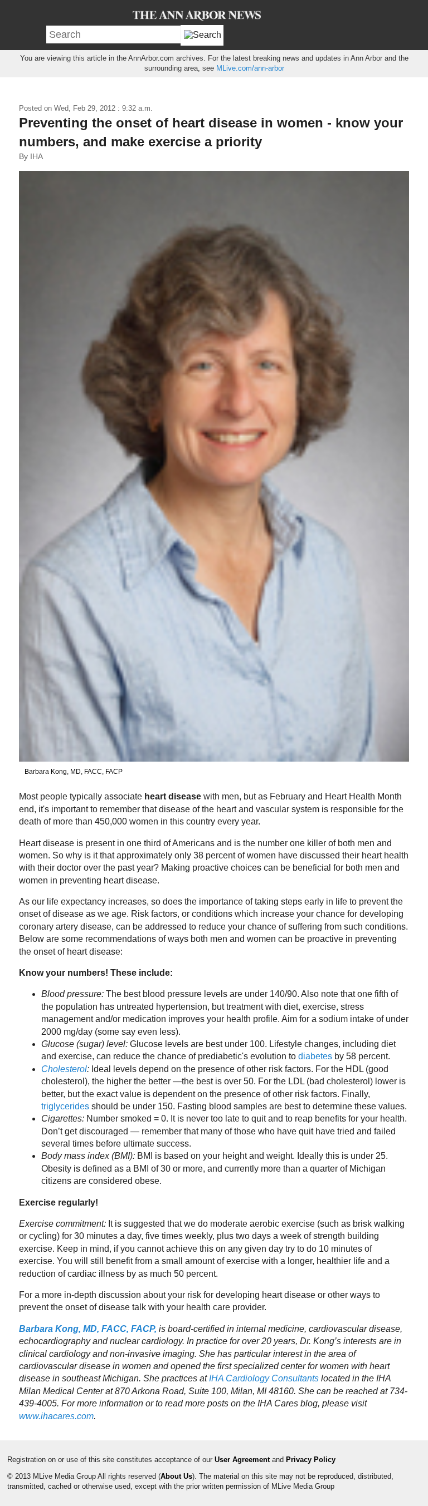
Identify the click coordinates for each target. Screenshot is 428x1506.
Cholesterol (64, 1069)
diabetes (316, 1056)
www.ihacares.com (56, 1416)
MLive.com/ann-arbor (250, 68)
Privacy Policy (310, 1459)
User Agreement (242, 1459)
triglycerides (66, 1106)
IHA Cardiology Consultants (264, 1378)
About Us (176, 1476)
